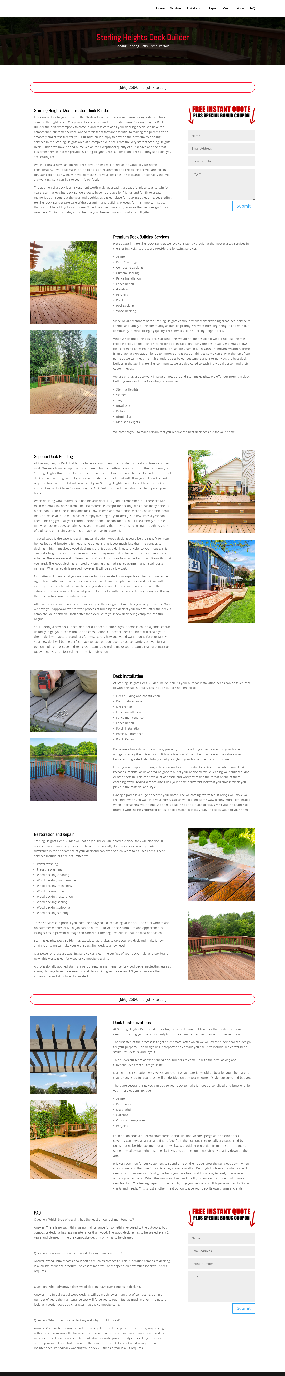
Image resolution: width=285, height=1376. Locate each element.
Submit (244, 206)
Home (160, 8)
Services (176, 8)
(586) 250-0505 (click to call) (143, 87)
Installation (195, 8)
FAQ (252, 8)
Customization (233, 8)
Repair (213, 8)
